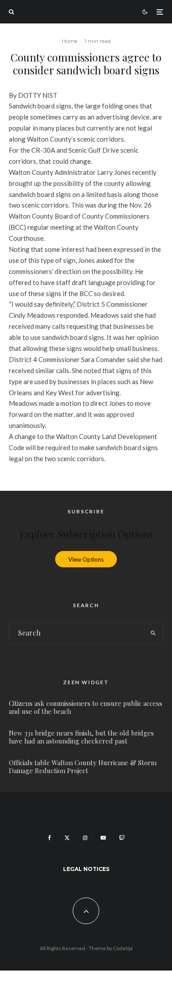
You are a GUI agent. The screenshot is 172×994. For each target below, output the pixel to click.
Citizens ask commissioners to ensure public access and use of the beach (85, 707)
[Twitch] (121, 837)
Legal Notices (86, 869)
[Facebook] (49, 837)
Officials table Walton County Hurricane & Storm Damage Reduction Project (83, 766)
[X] (67, 837)
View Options (86, 558)
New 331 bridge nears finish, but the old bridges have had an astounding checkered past (81, 737)
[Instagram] (85, 837)
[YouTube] (103, 837)
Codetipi (123, 948)
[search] (153, 632)
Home (69, 41)
